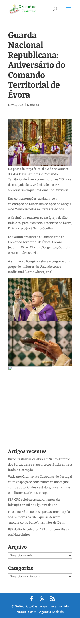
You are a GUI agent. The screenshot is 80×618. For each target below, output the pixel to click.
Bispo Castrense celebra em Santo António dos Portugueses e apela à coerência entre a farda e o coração (40, 464)
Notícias (33, 105)
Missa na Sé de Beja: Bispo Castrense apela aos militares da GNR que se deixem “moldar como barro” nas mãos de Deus (39, 517)
